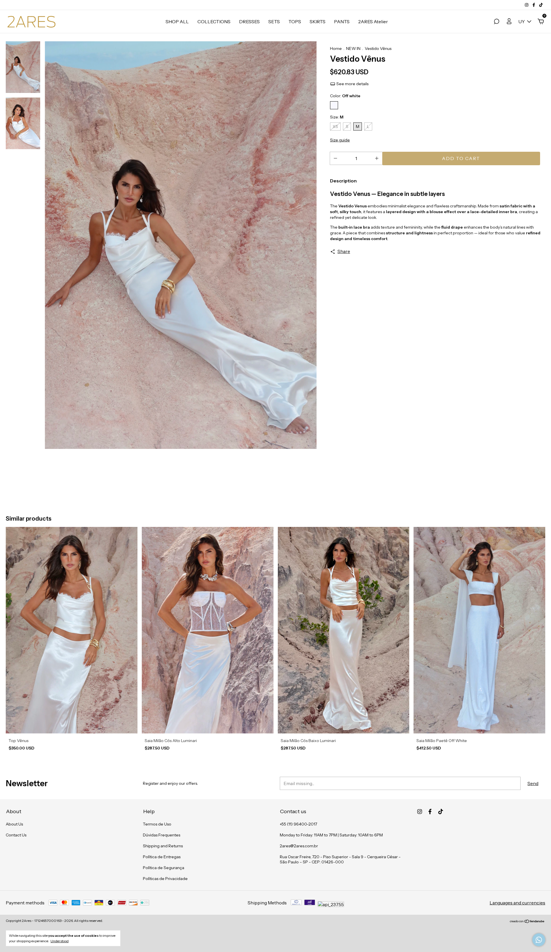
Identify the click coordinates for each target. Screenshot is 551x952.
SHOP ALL (177, 21)
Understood (60, 941)
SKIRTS (317, 21)
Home (336, 48)
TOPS (294, 21)
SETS (274, 21)
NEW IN (353, 48)
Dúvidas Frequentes (161, 835)
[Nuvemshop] (527, 921)
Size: (337, 117)
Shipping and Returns (163, 845)
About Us (14, 824)
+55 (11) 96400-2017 (298, 824)
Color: (345, 95)
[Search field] (496, 22)
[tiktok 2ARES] (541, 4)
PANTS (342, 21)
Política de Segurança (163, 867)
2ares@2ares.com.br (299, 845)
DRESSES (249, 21)
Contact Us (16, 835)
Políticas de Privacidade (165, 878)
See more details (351, 83)
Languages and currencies (517, 903)
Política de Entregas (162, 856)
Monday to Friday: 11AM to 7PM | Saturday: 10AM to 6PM (331, 835)
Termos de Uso (157, 824)
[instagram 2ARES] (527, 4)
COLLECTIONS (213, 21)
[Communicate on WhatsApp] (538, 939)
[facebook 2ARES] (534, 4)
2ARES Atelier (373, 21)
